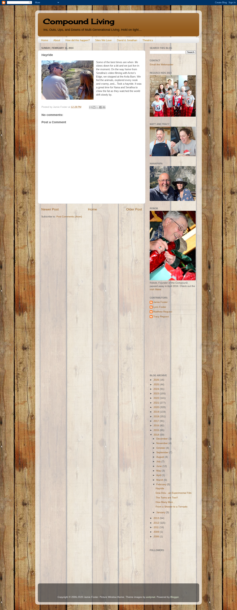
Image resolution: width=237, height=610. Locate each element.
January (161, 512)
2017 (157, 421)
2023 (157, 393)
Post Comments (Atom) (69, 216)
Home (44, 40)
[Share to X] (97, 107)
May (159, 470)
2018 (157, 416)
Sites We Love (103, 40)
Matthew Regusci (162, 311)
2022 (157, 398)
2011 (156, 527)
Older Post (134, 209)
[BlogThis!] (94, 107)
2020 (157, 407)
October (161, 448)
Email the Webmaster (161, 64)
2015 (157, 430)
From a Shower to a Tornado (171, 506)
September (162, 452)
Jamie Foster (160, 302)
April (159, 475)
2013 (157, 518)
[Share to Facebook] (100, 107)
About (56, 40)
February (161, 484)
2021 (157, 402)
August (160, 457)
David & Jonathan (127, 40)
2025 (157, 384)
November (162, 443)
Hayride (160, 488)
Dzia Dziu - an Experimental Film (174, 493)
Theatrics (147, 40)
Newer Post (50, 209)
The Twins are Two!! (167, 497)
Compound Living (78, 21)
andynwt (150, 597)
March (160, 480)
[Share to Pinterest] (104, 107)
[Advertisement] (171, 346)
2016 (157, 425)
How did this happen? (77, 40)
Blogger (174, 597)
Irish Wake (155, 289)
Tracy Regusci (161, 316)
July (158, 461)
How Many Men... (165, 502)
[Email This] (90, 107)
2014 (157, 434)
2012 (157, 523)
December (162, 438)
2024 (157, 389)
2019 (157, 411)
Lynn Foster (159, 307)
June (159, 466)
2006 (157, 536)
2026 (157, 380)
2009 (157, 532)
